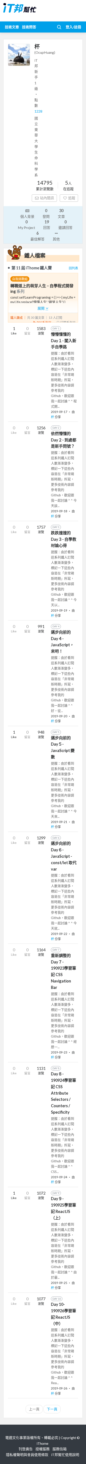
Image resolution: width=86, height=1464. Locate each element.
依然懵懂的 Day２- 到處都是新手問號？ (63, 440)
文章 (61, 213)
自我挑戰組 (20, 279)
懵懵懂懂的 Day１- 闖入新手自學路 (63, 340)
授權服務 (43, 1449)
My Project (26, 224)
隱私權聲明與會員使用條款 (27, 1454)
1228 (38, 111)
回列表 (73, 268)
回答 (46, 224)
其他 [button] (56, 239)
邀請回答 (65, 224)
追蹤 (71, 198)
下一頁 (52, 1409)
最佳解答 (37, 236)
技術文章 (12, 27)
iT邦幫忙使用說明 (65, 1454)
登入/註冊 (73, 27)
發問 (46, 213)
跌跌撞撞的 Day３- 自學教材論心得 (63, 539)
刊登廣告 (26, 1449)
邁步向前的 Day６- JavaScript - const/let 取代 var (64, 856)
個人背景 (27, 216)
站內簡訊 (47, 198)
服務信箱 (59, 1449)
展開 (41, 308)
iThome (42, 1443)
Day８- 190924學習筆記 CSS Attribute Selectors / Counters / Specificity (63, 1093)
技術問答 (29, 27)
